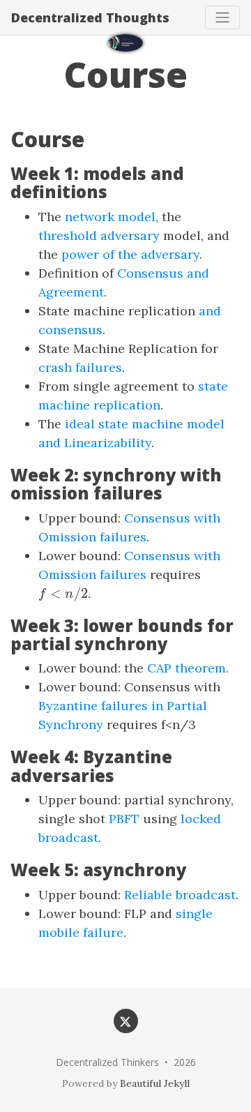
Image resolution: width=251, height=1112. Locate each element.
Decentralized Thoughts (90, 17)
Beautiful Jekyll (155, 1083)
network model (110, 217)
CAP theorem (186, 668)
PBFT (124, 819)
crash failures (80, 367)
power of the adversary (130, 254)
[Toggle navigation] (222, 17)
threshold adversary (99, 235)
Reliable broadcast (180, 895)
